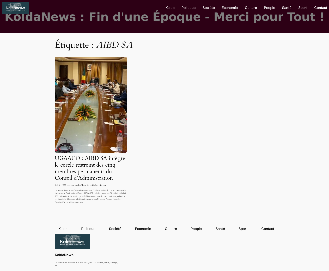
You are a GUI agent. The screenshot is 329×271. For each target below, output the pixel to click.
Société (103, 185)
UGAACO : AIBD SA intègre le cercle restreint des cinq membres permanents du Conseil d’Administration (90, 168)
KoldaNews (64, 255)
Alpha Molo (80, 185)
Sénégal (95, 185)
